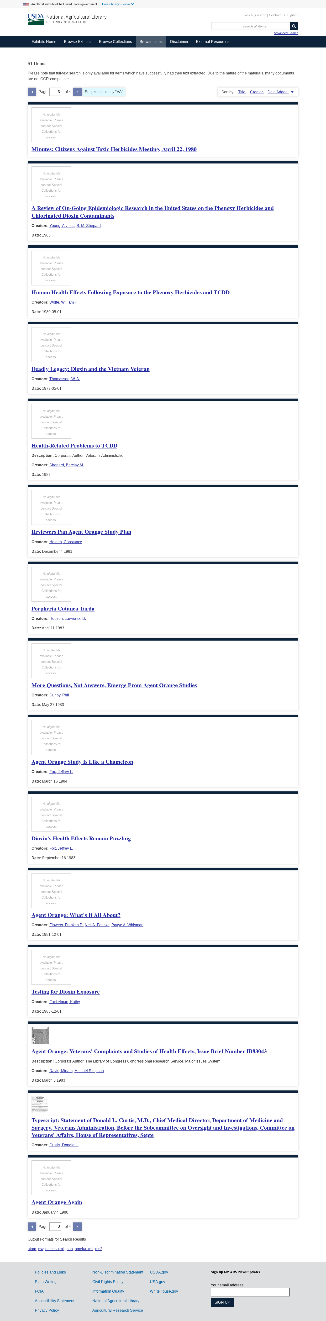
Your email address (227, 1285)
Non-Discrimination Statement (117, 1272)
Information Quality (108, 1291)
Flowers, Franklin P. (66, 925)
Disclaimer (179, 42)
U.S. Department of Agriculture (67, 22)
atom (32, 1249)
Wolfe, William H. (64, 302)
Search (294, 26)
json (69, 1249)
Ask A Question (256, 15)
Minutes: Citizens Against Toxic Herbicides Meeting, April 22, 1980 (114, 149)
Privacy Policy (47, 1310)
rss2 (98, 1249)
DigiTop (292, 15)
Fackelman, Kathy (64, 1002)
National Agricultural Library (76, 16)
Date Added (278, 92)
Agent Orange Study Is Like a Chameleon (82, 761)
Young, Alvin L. (62, 226)
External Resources (212, 42)
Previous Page (32, 92)
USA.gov (157, 1282)
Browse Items (151, 42)
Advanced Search (286, 33)
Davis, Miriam (61, 1071)
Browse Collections (115, 42)
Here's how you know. (116, 4)
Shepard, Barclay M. (66, 465)
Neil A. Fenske (97, 925)
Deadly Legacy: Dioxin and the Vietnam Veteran (91, 368)
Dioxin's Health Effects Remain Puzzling (81, 838)
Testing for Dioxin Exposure (66, 991)
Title (242, 92)
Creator (257, 92)
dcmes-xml (54, 1249)
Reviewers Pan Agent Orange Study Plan (81, 531)
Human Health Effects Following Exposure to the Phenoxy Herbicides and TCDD (131, 292)
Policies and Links (50, 1272)
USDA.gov (159, 1272)
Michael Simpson (89, 1071)
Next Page (77, 92)
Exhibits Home (44, 42)
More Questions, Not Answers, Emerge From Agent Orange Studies (114, 685)
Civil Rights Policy (107, 1282)
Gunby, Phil (59, 695)
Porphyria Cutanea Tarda (63, 608)
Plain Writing (46, 1282)
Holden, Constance (65, 542)
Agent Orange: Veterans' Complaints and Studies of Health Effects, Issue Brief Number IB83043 (149, 1051)
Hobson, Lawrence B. (67, 618)
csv (40, 1249)
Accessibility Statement (54, 1301)
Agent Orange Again (57, 1202)
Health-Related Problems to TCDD (74, 445)
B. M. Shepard (89, 226)
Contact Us (277, 15)
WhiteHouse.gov (164, 1291)
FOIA (39, 1291)
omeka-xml (84, 1249)
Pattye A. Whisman (127, 925)
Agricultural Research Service (117, 1310)
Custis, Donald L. (64, 1145)
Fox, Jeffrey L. (61, 772)
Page (42, 92)
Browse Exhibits (77, 42)
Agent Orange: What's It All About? (76, 914)
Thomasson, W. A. (64, 379)
